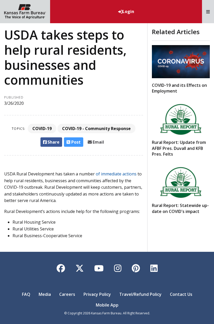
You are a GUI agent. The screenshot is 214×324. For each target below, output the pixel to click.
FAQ (26, 294)
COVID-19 (42, 128)
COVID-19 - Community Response (96, 128)
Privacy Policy (97, 294)
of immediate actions (116, 174)
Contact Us (181, 294)
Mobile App (107, 305)
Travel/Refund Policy (140, 294)
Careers (67, 294)
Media (45, 294)
